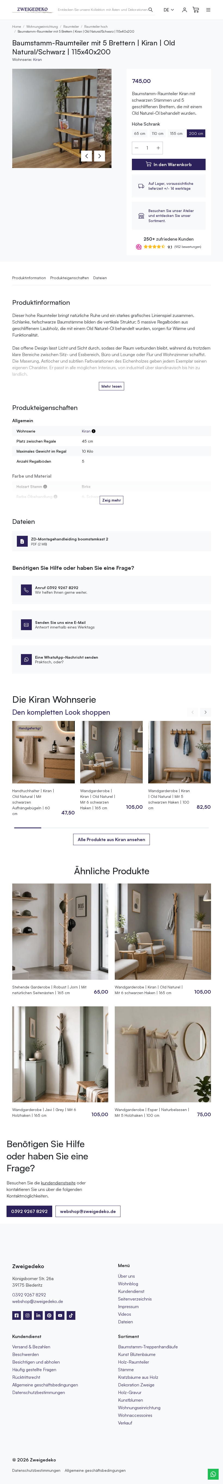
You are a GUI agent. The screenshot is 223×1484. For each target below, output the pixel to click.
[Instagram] (27, 1315)
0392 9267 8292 (29, 1295)
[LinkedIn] (38, 1315)
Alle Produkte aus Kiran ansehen (111, 839)
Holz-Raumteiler (133, 1362)
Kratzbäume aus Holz (138, 1377)
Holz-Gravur (129, 1392)
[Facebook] (16, 1315)
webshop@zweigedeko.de (88, 1211)
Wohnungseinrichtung (42, 26)
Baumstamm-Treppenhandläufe (148, 1346)
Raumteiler (71, 26)
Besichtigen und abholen (36, 1362)
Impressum (128, 1306)
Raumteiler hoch (96, 26)
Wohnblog (128, 1283)
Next (99, 156)
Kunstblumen (130, 1400)
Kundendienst (131, 1291)
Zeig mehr (111, 500)
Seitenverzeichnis (135, 1299)
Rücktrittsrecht (26, 1377)
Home (16, 26)
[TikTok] (71, 1315)
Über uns (126, 1276)
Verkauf (125, 1423)
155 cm (176, 133)
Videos (124, 1314)
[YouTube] (60, 1315)
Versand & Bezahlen (31, 1346)
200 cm (196, 133)
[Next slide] (205, 712)
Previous (86, 156)
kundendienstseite (58, 1183)
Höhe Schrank (146, 124)
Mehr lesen (111, 386)
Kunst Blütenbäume (137, 1354)
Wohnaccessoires (135, 1415)
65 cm (139, 133)
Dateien (100, 277)
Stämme (126, 1369)
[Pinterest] (49, 1315)
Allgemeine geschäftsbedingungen (45, 1384)
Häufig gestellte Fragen (34, 1369)
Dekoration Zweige (136, 1384)
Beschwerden (25, 1354)
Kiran (37, 59)
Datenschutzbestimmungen (38, 1392)
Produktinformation (29, 277)
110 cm (157, 133)
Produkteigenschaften (69, 277)
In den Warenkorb (173, 164)
